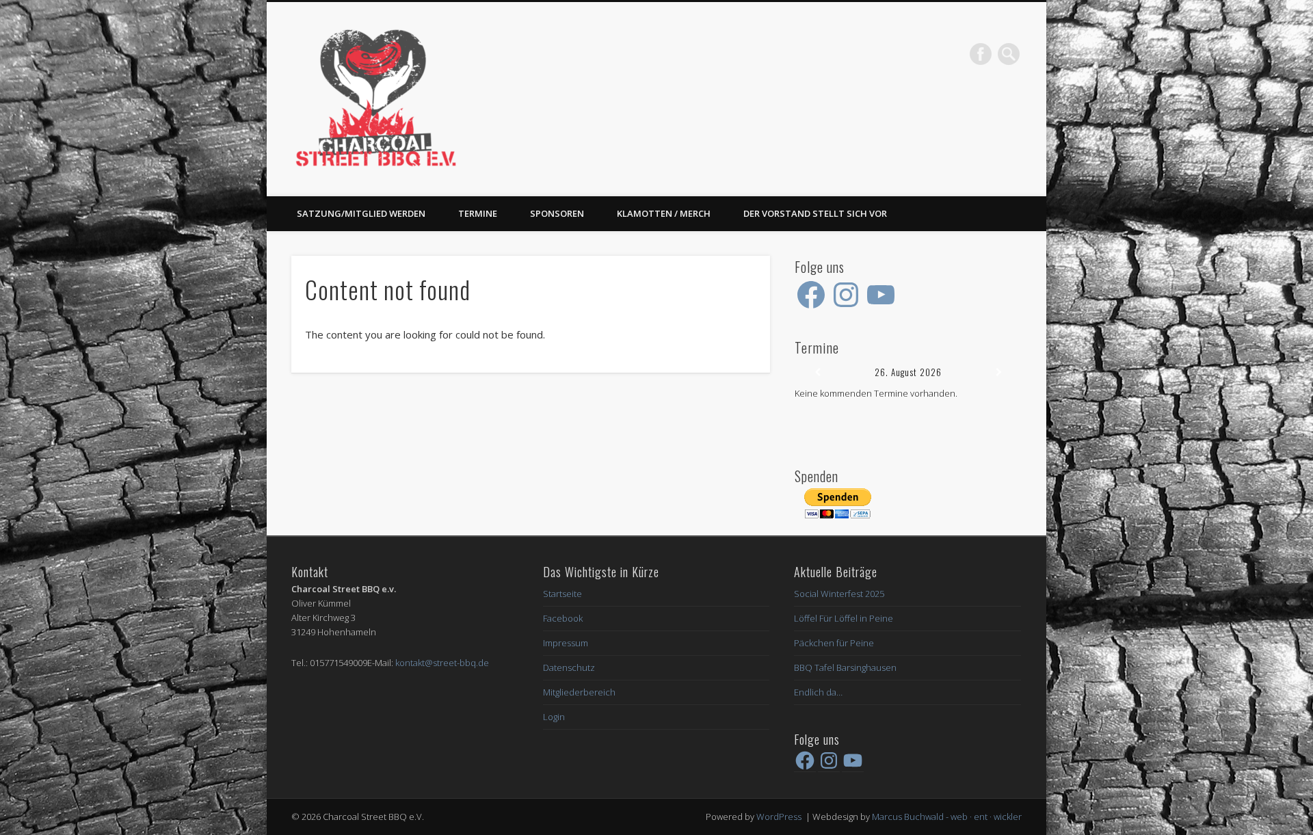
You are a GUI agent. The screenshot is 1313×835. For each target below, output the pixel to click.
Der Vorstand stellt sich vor (815, 213)
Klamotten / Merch (664, 213)
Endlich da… (818, 692)
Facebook (981, 54)
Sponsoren (557, 213)
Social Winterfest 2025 (839, 593)
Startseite (562, 593)
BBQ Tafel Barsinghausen (845, 667)
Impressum (565, 643)
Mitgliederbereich (579, 692)
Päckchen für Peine (834, 643)
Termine (477, 213)
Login (554, 717)
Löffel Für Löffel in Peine (843, 618)
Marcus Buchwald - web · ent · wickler (947, 816)
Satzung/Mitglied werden (361, 213)
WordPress (778, 816)
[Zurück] (817, 372)
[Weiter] (999, 372)
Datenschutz (569, 667)
